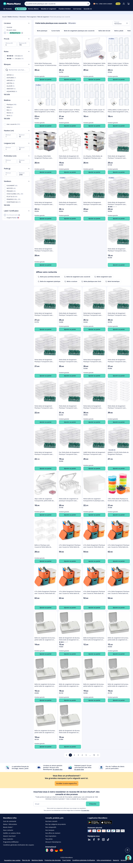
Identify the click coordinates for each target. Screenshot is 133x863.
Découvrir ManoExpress (53, 842)
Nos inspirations (50, 836)
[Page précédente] (66, 755)
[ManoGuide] (128, 858)
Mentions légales (37, 860)
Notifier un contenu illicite (11, 833)
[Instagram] (103, 839)
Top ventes (49, 839)
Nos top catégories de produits (55, 824)
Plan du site (26, 860)
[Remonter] (127, 850)
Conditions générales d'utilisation (83, 860)
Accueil (4, 17)
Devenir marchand (9, 836)
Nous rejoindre (8, 839)
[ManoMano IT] (47, 850)
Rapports (116, 860)
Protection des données (53, 860)
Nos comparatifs (50, 827)
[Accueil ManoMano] (12, 4)
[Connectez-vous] (124, 4)
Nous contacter (8, 830)
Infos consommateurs (104, 860)
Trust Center (66, 860)
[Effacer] (88, 4)
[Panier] (128, 4)
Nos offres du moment (52, 833)
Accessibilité (125, 860)
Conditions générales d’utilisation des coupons (18, 845)
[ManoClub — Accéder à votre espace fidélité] (118, 4)
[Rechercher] (26, 3)
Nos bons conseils (51, 821)
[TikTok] (108, 839)
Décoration (23, 17)
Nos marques (49, 830)
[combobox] (121, 23)
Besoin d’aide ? (8, 827)
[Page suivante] (98, 755)
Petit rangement (31, 17)
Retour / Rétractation (10, 824)
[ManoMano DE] (56, 850)
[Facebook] (93, 839)
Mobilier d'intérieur (13, 17)
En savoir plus (85, 810)
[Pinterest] (98, 839)
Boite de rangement (43, 17)
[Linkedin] (89, 839)
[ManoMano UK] (51, 850)
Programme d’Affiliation (11, 842)
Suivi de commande (9, 821)
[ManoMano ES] (61, 850)
